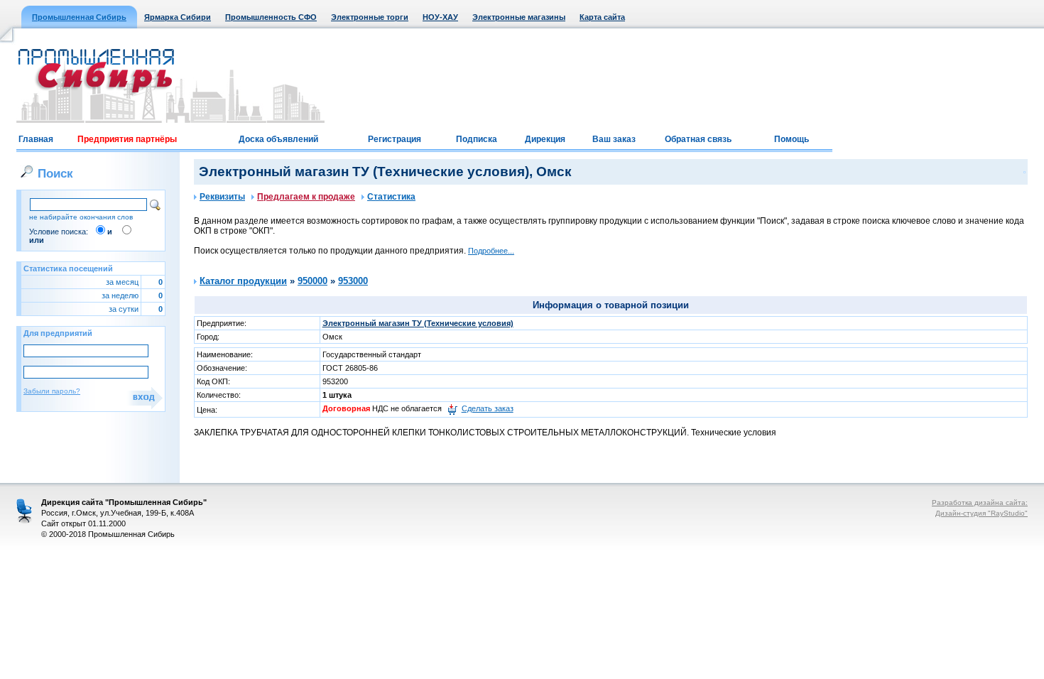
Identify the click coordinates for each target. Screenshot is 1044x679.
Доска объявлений (278, 139)
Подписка (476, 139)
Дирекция (545, 139)
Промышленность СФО (271, 17)
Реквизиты (222, 197)
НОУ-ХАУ (440, 17)
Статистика (391, 197)
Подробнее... (491, 250)
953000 (353, 281)
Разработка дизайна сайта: (980, 502)
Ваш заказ (614, 139)
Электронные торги (369, 17)
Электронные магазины (518, 17)
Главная (35, 139)
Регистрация (394, 139)
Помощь (791, 139)
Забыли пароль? (51, 391)
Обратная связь (698, 139)
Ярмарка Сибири (177, 17)
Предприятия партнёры (127, 139)
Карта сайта (602, 17)
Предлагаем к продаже (306, 197)
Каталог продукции (243, 281)
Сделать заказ (487, 408)
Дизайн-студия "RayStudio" (981, 513)
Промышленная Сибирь (79, 17)
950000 (312, 281)
